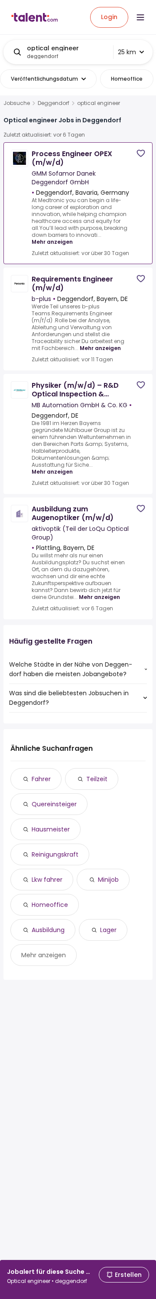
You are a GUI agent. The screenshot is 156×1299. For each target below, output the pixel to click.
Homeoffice (50, 904)
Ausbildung (48, 930)
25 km (127, 52)
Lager (108, 930)
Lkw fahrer (47, 879)
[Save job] (140, 153)
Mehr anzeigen (52, 241)
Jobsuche (16, 103)
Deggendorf (53, 103)
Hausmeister (51, 829)
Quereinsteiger (54, 804)
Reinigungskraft (55, 854)
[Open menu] (140, 17)
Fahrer (41, 779)
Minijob (108, 879)
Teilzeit (96, 779)
